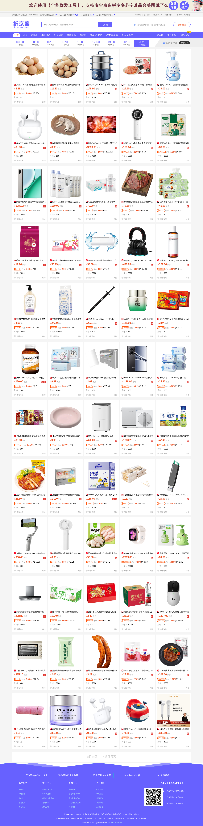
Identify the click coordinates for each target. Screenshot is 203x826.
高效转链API (73, 789)
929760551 (33, 15)
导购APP (45, 803)
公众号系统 (127, 35)
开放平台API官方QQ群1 (175, 791)
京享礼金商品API (75, 798)
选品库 (83, 35)
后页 (107, 756)
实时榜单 (45, 35)
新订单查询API (74, 794)
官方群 (160, 35)
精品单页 (45, 807)
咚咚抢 (34, 35)
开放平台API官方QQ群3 (175, 803)
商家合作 (168, 15)
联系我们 (99, 794)
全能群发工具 (158, 15)
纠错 (44, 102)
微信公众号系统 (48, 798)
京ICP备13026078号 (115, 823)
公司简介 (99, 789)
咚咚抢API (184, 43)
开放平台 (171, 35)
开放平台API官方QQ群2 (175, 797)
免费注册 (187, 15)
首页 (16, 35)
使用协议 (99, 798)
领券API (72, 807)
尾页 (113, 756)
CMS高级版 (112, 35)
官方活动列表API (75, 803)
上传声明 (99, 803)
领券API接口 (96, 35)
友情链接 (99, 807)
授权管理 (182, 25)
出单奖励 (58, 35)
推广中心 (184, 35)
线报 (25, 35)
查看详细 (19, 102)
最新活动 (71, 35)
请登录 (179, 15)
